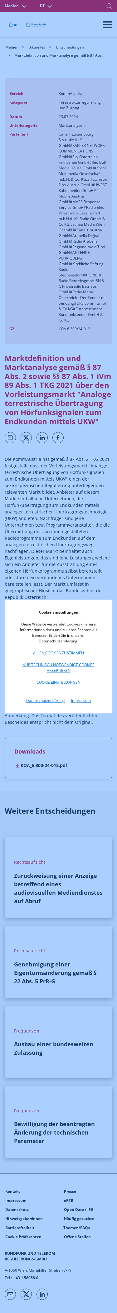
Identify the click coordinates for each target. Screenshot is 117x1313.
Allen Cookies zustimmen (58, 653)
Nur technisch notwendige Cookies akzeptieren (58, 667)
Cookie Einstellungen (58, 682)
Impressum (81, 700)
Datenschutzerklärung (45, 700)
